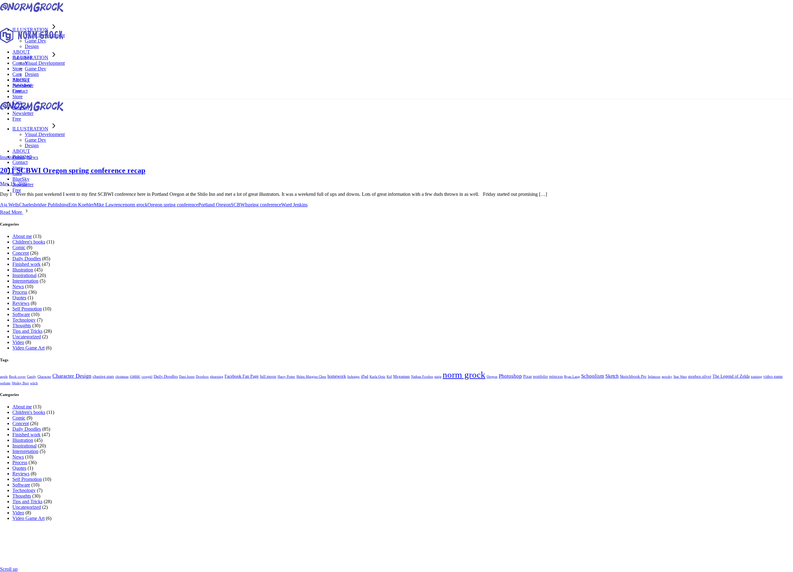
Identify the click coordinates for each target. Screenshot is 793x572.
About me (22, 236)
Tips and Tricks (27, 331)
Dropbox (202, 376)
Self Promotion (27, 308)
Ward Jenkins (294, 204)
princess (556, 376)
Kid (389, 376)
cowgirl (147, 376)
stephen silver (699, 376)
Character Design (71, 376)
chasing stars (103, 376)
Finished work (26, 264)
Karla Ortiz (377, 376)
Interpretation (25, 281)
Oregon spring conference (172, 204)
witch (34, 383)
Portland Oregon (214, 204)
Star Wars (680, 376)
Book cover (17, 376)
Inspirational (12, 157)
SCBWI (239, 204)
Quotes (19, 297)
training (756, 376)
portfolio (540, 376)
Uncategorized (26, 336)
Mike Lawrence (109, 204)
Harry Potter (286, 376)
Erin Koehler (81, 204)
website (5, 383)
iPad (364, 376)
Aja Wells (9, 204)
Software (21, 314)
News (32, 157)
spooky (667, 376)
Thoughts (21, 325)
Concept (20, 253)
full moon (268, 376)
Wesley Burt (20, 383)
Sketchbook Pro (633, 376)
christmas (122, 376)
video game (773, 376)
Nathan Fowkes (422, 376)
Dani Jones (187, 376)
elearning (216, 376)
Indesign (353, 376)
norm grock (136, 204)
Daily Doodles (26, 258)
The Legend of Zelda (731, 376)
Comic (18, 247)
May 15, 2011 (13, 183)
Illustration (22, 269)
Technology (24, 320)
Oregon (492, 376)
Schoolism (592, 376)
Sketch (612, 376)
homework (336, 376)
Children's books (28, 241)
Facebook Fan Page (242, 376)
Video (18, 342)
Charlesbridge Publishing (43, 204)
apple (4, 376)
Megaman (401, 376)
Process (19, 292)
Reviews (20, 303)
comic (135, 376)
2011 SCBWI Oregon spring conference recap (72, 170)
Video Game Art (28, 347)
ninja (437, 376)
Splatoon (654, 376)
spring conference (264, 204)
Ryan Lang (572, 376)
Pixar (527, 376)
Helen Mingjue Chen (311, 376)
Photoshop (510, 376)
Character (44, 376)
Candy (31, 376)
